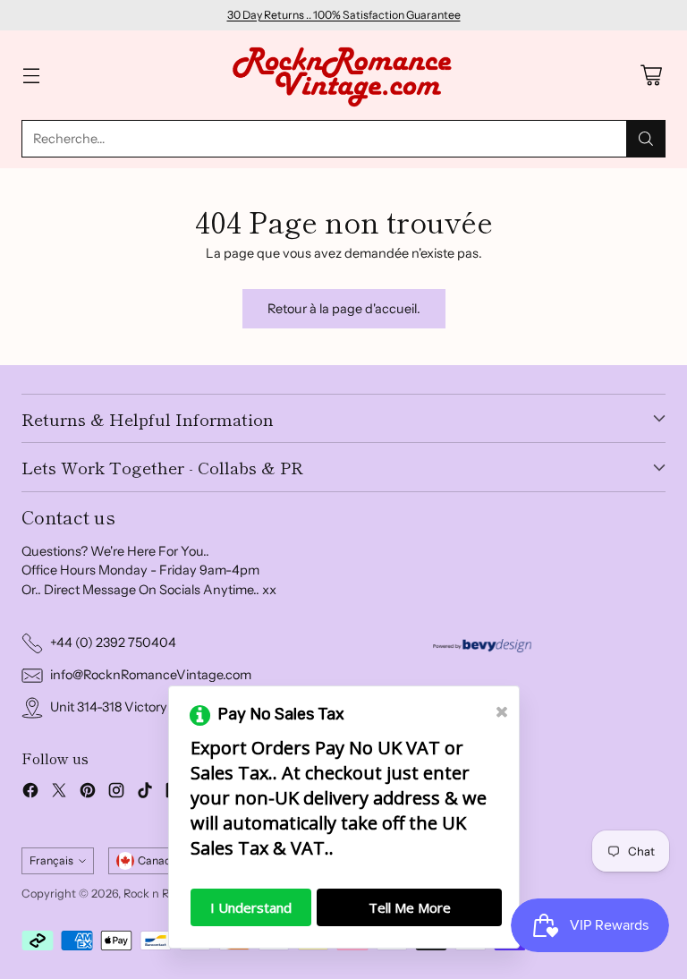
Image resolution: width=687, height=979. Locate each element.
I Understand (251, 907)
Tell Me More (410, 907)
